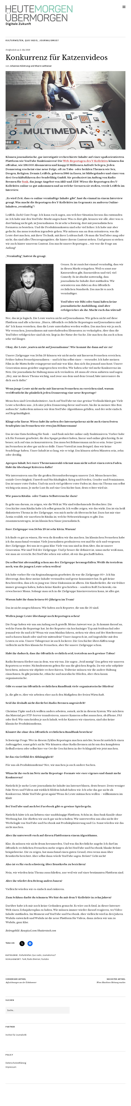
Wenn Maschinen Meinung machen (111, 981)
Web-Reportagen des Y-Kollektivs (85, 160)
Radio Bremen (33, 959)
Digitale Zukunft (18, 24)
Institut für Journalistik (16, 1035)
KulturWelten (14, 40)
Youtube (45, 959)
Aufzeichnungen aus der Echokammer (21, 981)
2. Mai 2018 (25, 50)
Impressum (11, 1067)
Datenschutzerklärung (16, 1063)
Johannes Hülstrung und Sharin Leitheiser (31, 66)
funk (25, 181)
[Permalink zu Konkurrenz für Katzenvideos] (65, 148)
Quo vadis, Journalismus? (42, 40)
